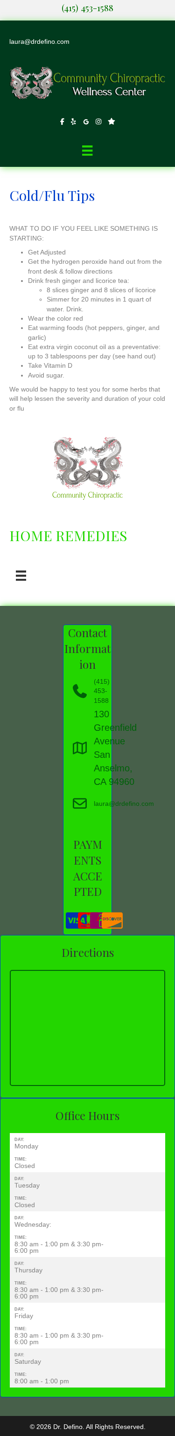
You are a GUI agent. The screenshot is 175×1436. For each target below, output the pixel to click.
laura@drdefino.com (39, 41)
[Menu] (87, 150)
